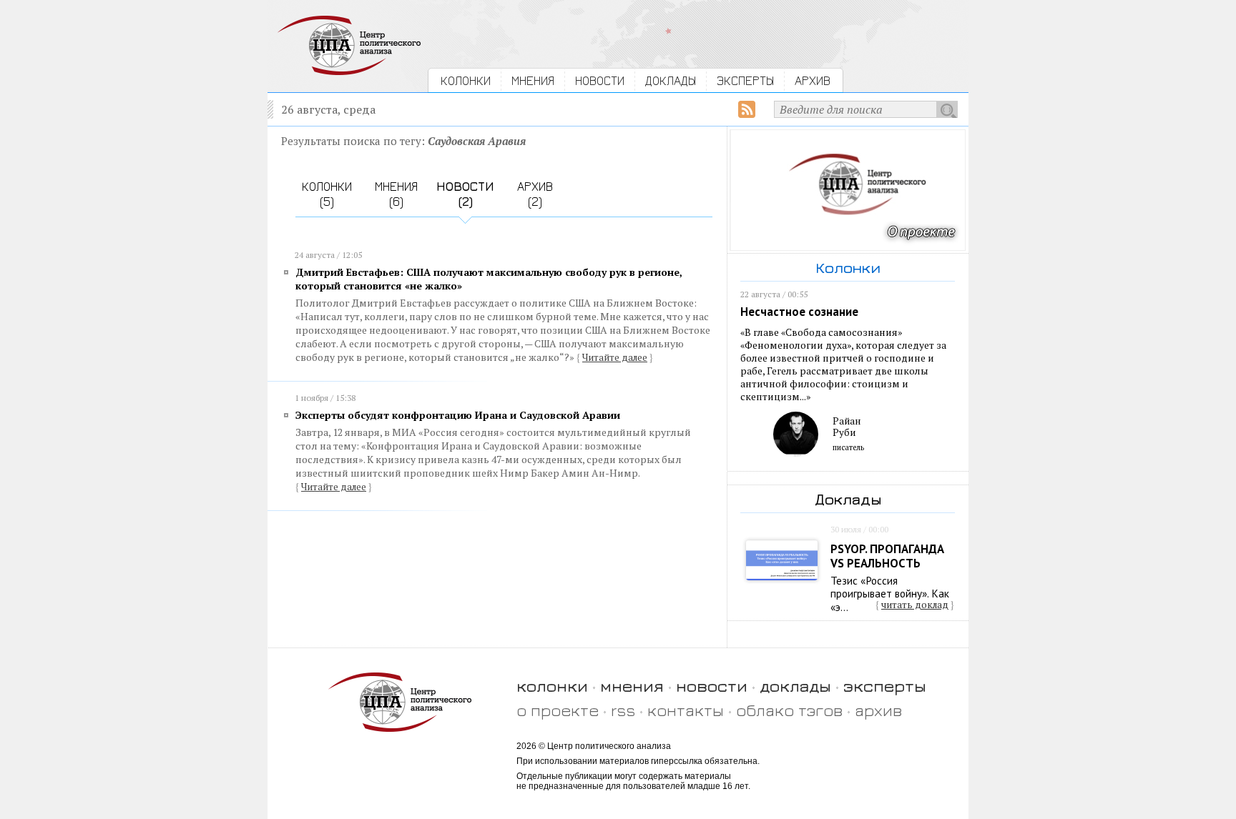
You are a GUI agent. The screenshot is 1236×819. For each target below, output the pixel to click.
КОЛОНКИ (466, 80)
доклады (795, 685)
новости (711, 685)
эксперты (884, 685)
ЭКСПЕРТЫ (745, 80)
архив (878, 710)
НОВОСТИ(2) (465, 194)
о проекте (557, 710)
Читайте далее (614, 357)
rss (623, 710)
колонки (552, 685)
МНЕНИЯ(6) (396, 194)
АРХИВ (812, 80)
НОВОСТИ (599, 80)
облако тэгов (789, 710)
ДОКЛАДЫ (670, 80)
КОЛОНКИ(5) (327, 194)
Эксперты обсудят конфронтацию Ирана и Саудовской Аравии (457, 415)
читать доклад (914, 604)
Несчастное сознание (799, 311)
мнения (632, 685)
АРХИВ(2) (535, 194)
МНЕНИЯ (532, 80)
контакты (685, 710)
